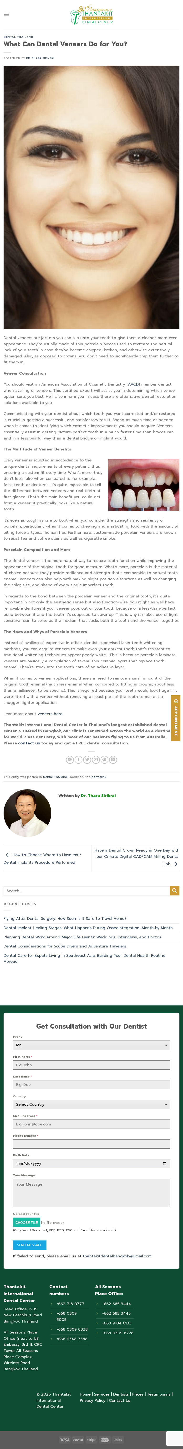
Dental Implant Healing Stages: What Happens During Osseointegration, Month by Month (88, 928)
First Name (22, 1057)
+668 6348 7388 (71, 1339)
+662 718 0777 (70, 1304)
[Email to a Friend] (96, 760)
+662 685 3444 (116, 1304)
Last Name (22, 1076)
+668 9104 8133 (117, 1323)
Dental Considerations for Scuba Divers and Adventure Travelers (65, 946)
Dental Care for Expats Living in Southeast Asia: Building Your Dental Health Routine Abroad (84, 959)
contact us (29, 743)
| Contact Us (117, 1400)
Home (85, 1394)
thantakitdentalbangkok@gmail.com (117, 1256)
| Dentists (119, 1394)
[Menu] (6, 14)
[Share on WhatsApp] (70, 760)
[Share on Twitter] (87, 760)
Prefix (17, 1037)
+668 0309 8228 (117, 1333)
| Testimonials (156, 1394)
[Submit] (174, 890)
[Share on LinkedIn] (113, 760)
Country (19, 1096)
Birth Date (21, 1155)
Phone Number (25, 1136)
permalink (99, 776)
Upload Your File (26, 1214)
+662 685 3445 (116, 1313)
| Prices (136, 1394)
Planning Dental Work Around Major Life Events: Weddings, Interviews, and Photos (82, 937)
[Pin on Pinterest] (104, 760)
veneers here (50, 714)
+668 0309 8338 (72, 1329)
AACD (133, 384)
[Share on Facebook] (78, 760)
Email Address (25, 1116)
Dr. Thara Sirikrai (40, 58)
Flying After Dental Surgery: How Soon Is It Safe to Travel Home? (65, 918)
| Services (100, 1394)
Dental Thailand (18, 37)
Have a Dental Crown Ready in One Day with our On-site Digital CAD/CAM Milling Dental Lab (137, 857)
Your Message (24, 1175)
